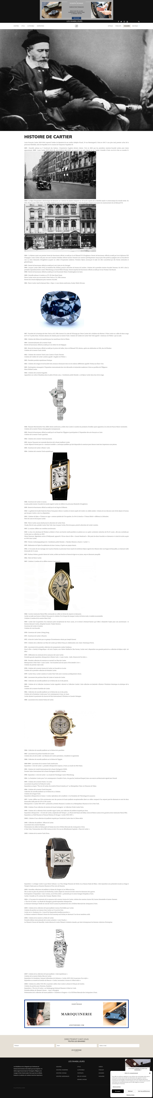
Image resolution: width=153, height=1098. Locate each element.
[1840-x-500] (76, 1027)
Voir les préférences (144, 1091)
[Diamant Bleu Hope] (60, 331)
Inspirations (40, 26)
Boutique (135, 26)
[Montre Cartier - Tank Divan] (60, 882)
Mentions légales (130, 1095)
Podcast (101, 1070)
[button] (150, 1073)
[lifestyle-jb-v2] (76, 10)
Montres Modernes (19, 28)
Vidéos (101, 1066)
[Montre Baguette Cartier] (60, 423)
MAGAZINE (127, 26)
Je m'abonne (76, 1050)
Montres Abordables (62, 1076)
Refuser (130, 1091)
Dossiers (101, 1073)
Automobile (30, 26)
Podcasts (118, 26)
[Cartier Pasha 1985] (60, 748)
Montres (16, 26)
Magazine (101, 1076)
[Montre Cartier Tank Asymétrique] (60, 500)
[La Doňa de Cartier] (60, 972)
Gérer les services (117, 1086)
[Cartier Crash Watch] (60, 610)
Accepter (117, 1091)
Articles (110, 26)
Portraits (39, 28)
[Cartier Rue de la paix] (60, 198)
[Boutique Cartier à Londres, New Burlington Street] (60, 251)
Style (23, 26)
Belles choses (81, 1076)
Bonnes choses (82, 1079)
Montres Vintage (61, 1073)
